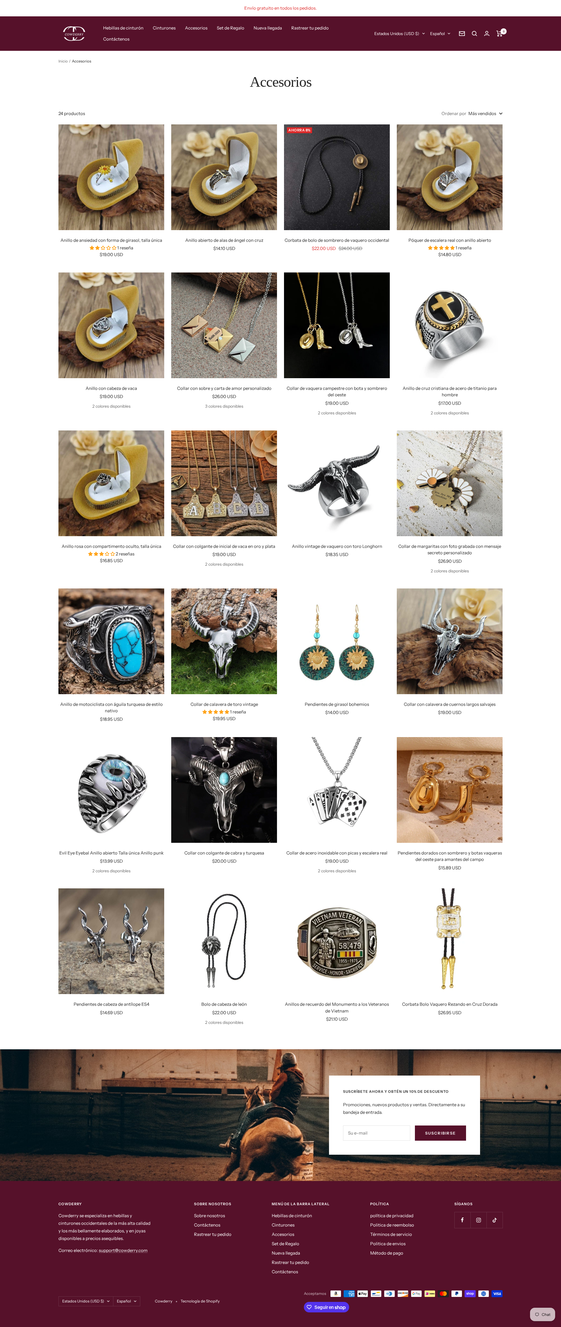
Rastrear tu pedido (310, 28)
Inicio (63, 61)
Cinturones (164, 28)
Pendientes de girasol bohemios (337, 704)
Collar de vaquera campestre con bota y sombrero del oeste (337, 391)
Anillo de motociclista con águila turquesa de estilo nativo (111, 707)
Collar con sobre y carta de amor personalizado (224, 388)
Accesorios (196, 28)
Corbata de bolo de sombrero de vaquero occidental (337, 240)
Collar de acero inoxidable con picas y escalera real (336, 853)
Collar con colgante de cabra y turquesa (224, 853)
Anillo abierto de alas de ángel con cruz (224, 240)
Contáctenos (116, 39)
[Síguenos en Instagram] (478, 1220)
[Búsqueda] (474, 33)
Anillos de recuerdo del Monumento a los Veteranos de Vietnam (337, 1007)
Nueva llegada (268, 28)
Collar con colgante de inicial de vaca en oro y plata (224, 546)
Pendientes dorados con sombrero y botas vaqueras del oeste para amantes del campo (450, 856)
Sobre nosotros (209, 1215)
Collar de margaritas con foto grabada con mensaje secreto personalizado (449, 549)
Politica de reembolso (392, 1225)
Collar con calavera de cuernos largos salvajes (450, 704)
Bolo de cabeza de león (224, 1004)
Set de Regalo (230, 28)
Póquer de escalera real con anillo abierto (449, 240)
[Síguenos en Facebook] (462, 1220)
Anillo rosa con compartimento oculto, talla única (111, 546)
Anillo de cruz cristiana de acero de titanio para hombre (450, 391)
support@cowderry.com (123, 1250)
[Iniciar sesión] (486, 33)
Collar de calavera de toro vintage (224, 704)
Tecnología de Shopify (200, 1301)
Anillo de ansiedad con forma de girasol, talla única (111, 240)
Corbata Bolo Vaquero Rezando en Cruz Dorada (450, 1004)
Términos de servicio (391, 1234)
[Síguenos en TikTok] (494, 1220)
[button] (103, 248)
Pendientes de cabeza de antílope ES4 (111, 1004)
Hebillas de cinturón (123, 28)
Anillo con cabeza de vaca (111, 388)
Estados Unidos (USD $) (396, 33)
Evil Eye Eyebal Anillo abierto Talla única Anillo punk (111, 853)
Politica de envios (388, 1243)
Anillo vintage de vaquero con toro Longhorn (337, 546)
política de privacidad (391, 1215)
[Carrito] (499, 34)
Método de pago (386, 1253)
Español (437, 33)
